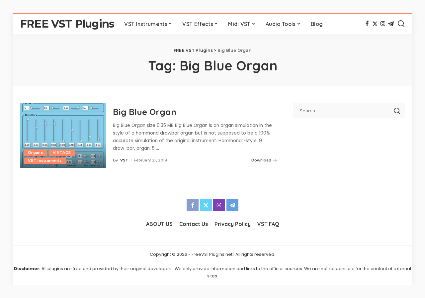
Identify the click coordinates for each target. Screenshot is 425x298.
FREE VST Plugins (67, 23)
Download (261, 160)
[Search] (401, 24)
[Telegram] (391, 24)
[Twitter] (375, 24)
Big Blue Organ (144, 111)
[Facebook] (367, 24)
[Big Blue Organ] (63, 135)
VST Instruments (45, 160)
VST (124, 160)
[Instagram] (383, 24)
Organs (35, 152)
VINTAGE (62, 152)
